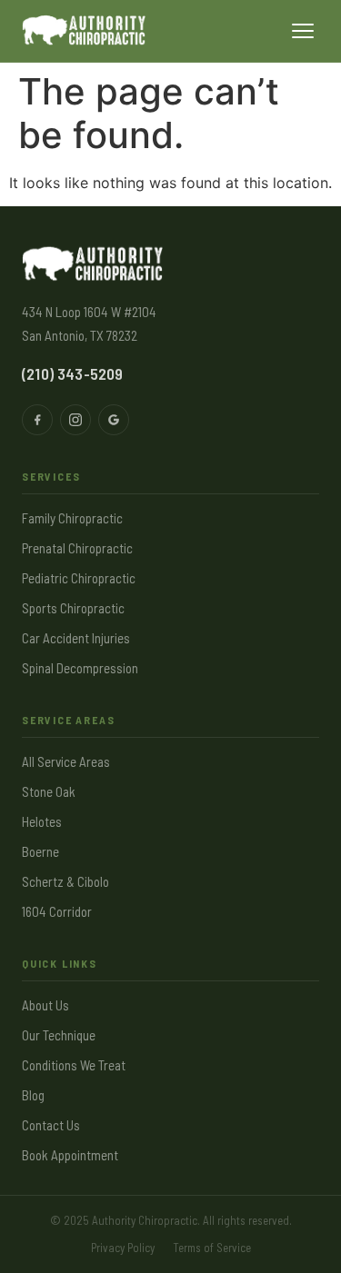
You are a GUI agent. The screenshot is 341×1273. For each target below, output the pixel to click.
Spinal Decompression (80, 668)
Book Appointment (70, 1155)
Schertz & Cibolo (65, 881)
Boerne (40, 851)
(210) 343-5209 (73, 373)
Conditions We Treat (73, 1065)
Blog (33, 1095)
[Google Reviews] (113, 419)
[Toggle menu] (302, 31)
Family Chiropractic (72, 518)
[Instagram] (75, 419)
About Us (45, 1005)
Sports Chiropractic (73, 608)
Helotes (42, 821)
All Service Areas (66, 761)
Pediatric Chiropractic (78, 578)
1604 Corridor (57, 911)
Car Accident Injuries (76, 638)
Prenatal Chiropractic (77, 548)
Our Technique (58, 1035)
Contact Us (51, 1125)
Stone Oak (48, 791)
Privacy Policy (123, 1247)
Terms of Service (212, 1247)
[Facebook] (37, 419)
